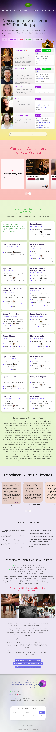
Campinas (5, 427)
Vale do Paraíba (37, 458)
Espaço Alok (35, 396)
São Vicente (49, 454)
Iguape (15, 434)
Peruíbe (47, 442)
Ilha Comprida (22, 434)
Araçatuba (46, 420)
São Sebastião (42, 454)
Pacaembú (36, 442)
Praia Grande (17, 446)
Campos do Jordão (13, 427)
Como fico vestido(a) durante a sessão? (41, 536)
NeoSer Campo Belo (38, 336)
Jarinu (29, 437)
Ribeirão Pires (35, 446)
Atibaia (41, 421)
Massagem (13, 634)
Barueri (10, 423)
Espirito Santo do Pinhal (47, 428)
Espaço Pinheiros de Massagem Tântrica (37, 269)
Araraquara (16, 421)
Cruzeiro (8, 428)
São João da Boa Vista (35, 453)
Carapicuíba (35, 427)
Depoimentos (38, 39)
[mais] (21, 58)
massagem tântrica (39, 32)
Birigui (30, 423)
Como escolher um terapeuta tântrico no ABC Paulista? (13, 535)
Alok (44, 405)
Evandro (17, 323)
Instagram (49, 234)
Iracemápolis (11, 435)
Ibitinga (11, 434)
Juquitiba (44, 437)
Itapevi (40, 435)
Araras (21, 421)
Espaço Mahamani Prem (12, 244)
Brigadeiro (22, 425)
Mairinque (34, 439)
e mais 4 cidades (40, 63)
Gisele (44, 384)
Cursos (26, 10)
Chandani (17, 386)
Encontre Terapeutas (15, 698)
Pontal (4, 446)
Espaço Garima (36, 224)
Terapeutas (17, 10)
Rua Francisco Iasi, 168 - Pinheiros (41, 276)
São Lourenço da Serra (19, 454)
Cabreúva (32, 425)
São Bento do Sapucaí (26, 451)
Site (42, 234)
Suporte (36, 715)
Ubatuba (30, 458)
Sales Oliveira (17, 447)
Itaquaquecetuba (7, 437)
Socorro (34, 456)
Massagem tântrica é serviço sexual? (13, 540)
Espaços (35, 10)
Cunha (18, 428)
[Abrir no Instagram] (36, 53)
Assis (37, 421)
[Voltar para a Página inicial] (28, 5)
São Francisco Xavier (24, 453)
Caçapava (38, 425)
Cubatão (13, 428)
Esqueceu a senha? (19, 715)
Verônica (45, 278)
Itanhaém (24, 435)
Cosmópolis (49, 427)
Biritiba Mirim (36, 423)
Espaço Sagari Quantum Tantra (39, 245)
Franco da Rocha (36, 430)
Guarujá (31, 432)
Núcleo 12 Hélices (37, 288)
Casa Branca (42, 427)
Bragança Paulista (14, 425)
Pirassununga (45, 444)
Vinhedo (31, 460)
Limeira (9, 439)
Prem (16, 278)
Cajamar (49, 425)
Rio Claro (49, 446)
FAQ (5, 39)
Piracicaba (26, 444)
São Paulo (40, 58)
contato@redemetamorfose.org (19, 693)
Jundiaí (39, 437)
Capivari (21, 427)
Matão (9, 440)
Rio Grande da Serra (8, 447)
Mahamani (18, 252)
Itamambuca (18, 435)
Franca (19, 430)
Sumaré (45, 456)
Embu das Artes (30, 428)
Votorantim (36, 460)
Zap (42, 715)
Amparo (41, 420)
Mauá (13, 440)
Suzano (50, 456)
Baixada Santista (48, 421)
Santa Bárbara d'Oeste (46, 447)
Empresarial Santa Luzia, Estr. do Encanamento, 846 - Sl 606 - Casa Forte (13, 297)
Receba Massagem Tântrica (30, 698)
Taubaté (15, 458)
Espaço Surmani (9, 356)
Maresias (45, 439)
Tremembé (21, 458)
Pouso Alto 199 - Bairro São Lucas (41, 319)
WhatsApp (42, 237)
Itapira (44, 435)
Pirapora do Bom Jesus (35, 444)
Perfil (39, 50)
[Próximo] (29, 193)
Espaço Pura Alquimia (38, 377)
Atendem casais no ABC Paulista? (40, 533)
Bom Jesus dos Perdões (45, 423)
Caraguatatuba (27, 427)
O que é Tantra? (26, 700)
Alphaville (40, 125)
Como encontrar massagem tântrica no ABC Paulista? (13, 531)
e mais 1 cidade (40, 81)
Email (34, 234)
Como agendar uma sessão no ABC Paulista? (39, 545)
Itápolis (49, 435)
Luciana (45, 231)
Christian (17, 301)
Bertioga (26, 423)
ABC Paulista (41, 80)
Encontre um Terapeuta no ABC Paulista (29, 660)
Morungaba (9, 442)
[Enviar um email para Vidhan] (52, 69)
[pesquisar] (49, 11)
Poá (50, 444)
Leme (4, 439)
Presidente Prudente (26, 446)
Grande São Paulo (45, 430)
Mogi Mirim (40, 440)
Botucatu (7, 425)
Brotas (27, 425)
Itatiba (13, 437)
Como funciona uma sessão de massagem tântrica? (14, 544)
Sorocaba (39, 456)
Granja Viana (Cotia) (9, 432)
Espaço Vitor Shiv (36, 356)
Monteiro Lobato (48, 440)
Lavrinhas (50, 437)
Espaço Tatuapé (9, 336)
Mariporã (5, 440)
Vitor (44, 366)
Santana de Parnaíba (29, 449)
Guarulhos (40, 78)
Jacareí (20, 437)
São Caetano (49, 451)
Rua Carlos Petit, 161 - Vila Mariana (41, 229)
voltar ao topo (29, 725)
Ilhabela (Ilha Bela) (30, 434)
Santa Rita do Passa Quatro (16, 449)
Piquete (16, 444)
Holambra (42, 432)
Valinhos (44, 458)
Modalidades (6, 10)
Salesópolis (24, 447)
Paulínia (42, 442)
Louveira (29, 439)
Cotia (4, 428)
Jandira (25, 437)
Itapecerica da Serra (33, 435)
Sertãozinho (28, 456)
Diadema (23, 428)
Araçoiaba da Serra (7, 421)
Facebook (42, 261)
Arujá (34, 421)
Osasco (31, 442)
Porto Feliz (10, 446)
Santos (18, 451)
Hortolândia (5, 434)
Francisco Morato (27, 430)
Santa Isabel (5, 449)
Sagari (44, 255)
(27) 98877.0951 (15, 691)
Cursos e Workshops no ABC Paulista (29, 667)
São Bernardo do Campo (44, 60)
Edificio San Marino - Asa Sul (12, 362)
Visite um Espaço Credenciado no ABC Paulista (29, 663)
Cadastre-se (29, 715)
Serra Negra (17, 456)
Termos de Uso (35, 729)
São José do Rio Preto (47, 453)
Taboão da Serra (8, 458)
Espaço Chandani (9, 377)
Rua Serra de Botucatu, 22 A (12, 341)
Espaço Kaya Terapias (38, 314)
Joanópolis (34, 437)
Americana (35, 420)
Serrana (23, 456)
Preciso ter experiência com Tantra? (40, 530)
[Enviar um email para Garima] (52, 50)
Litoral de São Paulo (16, 439)
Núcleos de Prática (15, 700)
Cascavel (6, 250)
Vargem (49, 458)
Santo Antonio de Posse (47, 449)
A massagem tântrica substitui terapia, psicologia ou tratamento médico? (41, 540)
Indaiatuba (38, 434)
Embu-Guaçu (38, 428)
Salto (29, 447)
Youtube (43, 258)
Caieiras (44, 425)
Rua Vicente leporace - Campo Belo (41, 341)
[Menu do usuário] (54, 11)
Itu (16, 437)
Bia (16, 364)
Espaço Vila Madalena (11, 314)
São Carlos (15, 453)
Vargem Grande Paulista (22, 460)
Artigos (43, 10)
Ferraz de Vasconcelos (11, 430)
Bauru (14, 423)
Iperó (5, 435)
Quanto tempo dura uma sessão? (12, 548)
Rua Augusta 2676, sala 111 (39, 382)
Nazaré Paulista (16, 442)
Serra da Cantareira (8, 456)
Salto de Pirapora (36, 447)
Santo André (38, 449)
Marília (50, 439)
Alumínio (30, 420)
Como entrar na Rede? (38, 700)
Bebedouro (20, 423)
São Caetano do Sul (43, 107)
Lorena (24, 439)
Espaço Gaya (7, 268)
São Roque (35, 454)
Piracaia (21, 444)
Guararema (17, 432)
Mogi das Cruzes (26, 440)
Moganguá (18, 440)
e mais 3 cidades (40, 111)
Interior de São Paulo (47, 434)
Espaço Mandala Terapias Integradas (12, 289)
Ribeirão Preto (43, 446)
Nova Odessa (25, 442)
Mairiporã (40, 439)
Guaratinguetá (25, 432)
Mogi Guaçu (34, 440)
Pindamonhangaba (8, 444)
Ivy (16, 343)
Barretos (6, 423)
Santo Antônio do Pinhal (10, 451)
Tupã (26, 458)
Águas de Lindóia (17, 420)
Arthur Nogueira (27, 421)
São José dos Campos (8, 454)
